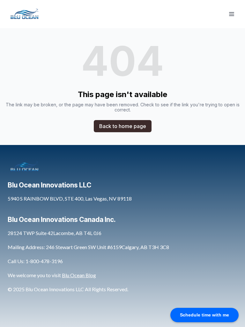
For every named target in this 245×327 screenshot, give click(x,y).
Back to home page (122, 126)
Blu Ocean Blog (79, 275)
